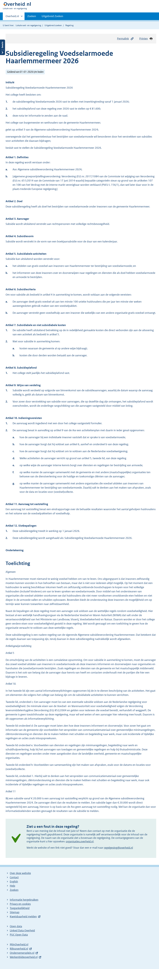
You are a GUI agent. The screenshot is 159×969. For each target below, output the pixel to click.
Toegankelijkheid (20, 908)
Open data (16, 926)
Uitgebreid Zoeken (52, 16)
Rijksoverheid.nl (19, 948)
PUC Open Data (19, 934)
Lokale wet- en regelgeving (28, 25)
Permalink (123, 38)
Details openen (2, 47)
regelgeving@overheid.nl (118, 847)
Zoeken (31, 16)
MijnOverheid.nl (19, 944)
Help (12, 885)
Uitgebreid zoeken (53, 25)
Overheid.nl (12, 17)
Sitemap (14, 912)
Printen (143, 38)
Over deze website (20, 873)
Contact (14, 877)
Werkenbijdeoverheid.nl (24, 957)
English (14, 881)
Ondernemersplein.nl (22, 953)
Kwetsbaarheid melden (23, 916)
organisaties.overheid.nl (79, 841)
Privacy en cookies (20, 904)
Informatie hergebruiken (24, 899)
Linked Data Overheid (22, 930)
